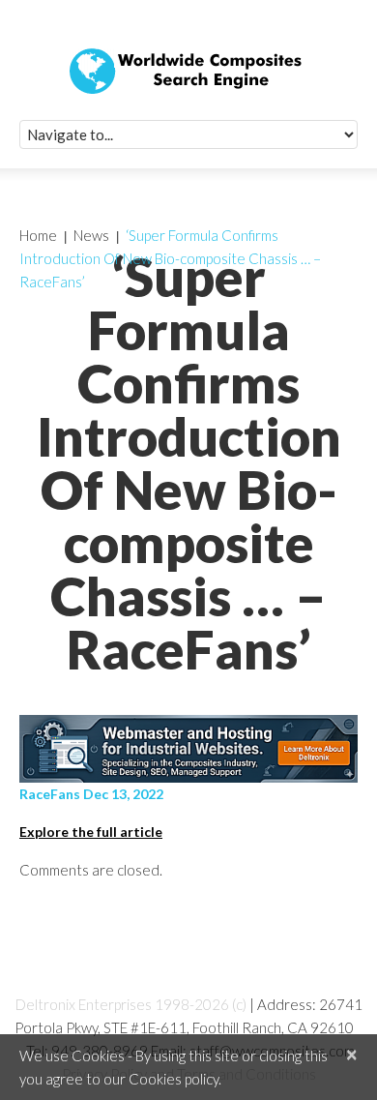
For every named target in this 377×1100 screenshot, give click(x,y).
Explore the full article (90, 831)
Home (38, 235)
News (91, 235)
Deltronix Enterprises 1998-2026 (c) (130, 1004)
